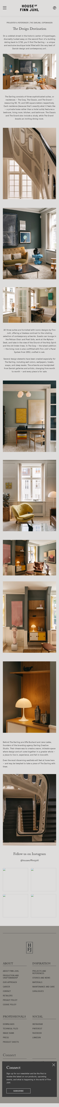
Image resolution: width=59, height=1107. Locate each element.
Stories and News (41, 978)
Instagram (37, 1024)
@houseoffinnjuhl (29, 860)
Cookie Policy (9, 1005)
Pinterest (37, 1029)
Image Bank (8, 1033)
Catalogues (38, 991)
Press (6, 1038)
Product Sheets (11, 1042)
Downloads (8, 1024)
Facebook (37, 1033)
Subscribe (18, 1091)
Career (6, 987)
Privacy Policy (10, 1000)
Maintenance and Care (43, 987)
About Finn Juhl (11, 971)
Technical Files (10, 1029)
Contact (7, 991)
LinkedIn (36, 1038)
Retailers (7, 996)
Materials (37, 982)
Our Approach (10, 982)
